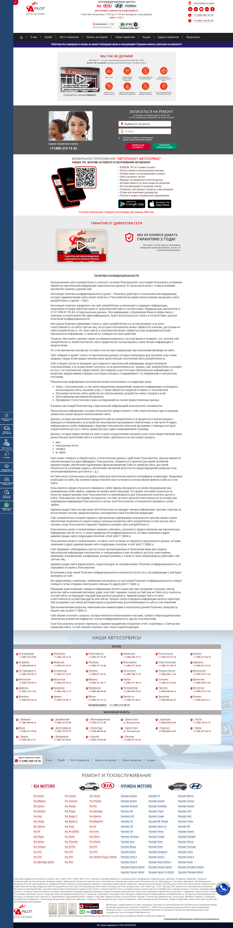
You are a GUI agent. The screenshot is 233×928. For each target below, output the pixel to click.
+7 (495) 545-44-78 (27, 699)
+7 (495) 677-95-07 (97, 674)
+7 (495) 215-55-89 (62, 722)
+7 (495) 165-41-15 (201, 722)
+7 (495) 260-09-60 (97, 691)
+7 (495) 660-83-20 (167, 699)
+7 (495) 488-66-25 (27, 722)
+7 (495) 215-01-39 (167, 657)
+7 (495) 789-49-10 (27, 674)
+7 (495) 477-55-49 (132, 739)
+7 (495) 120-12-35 (27, 691)
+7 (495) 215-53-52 (62, 682)
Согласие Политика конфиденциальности (206, 919)
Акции (151, 760)
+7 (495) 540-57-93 (201, 682)
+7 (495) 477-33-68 (97, 665)
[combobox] (144, 124)
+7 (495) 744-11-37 (62, 691)
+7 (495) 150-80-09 (97, 739)
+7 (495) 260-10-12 (132, 657)
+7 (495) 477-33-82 (97, 657)
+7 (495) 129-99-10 (27, 682)
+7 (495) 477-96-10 (132, 682)
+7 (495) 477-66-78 (201, 657)
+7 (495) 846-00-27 (27, 665)
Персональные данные (186, 919)
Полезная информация (171, 919)
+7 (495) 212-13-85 (97, 722)
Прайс (61, 760)
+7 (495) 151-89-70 (167, 665)
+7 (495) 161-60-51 (132, 699)
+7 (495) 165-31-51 (27, 739)
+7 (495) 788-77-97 (132, 674)
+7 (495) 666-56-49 (167, 722)
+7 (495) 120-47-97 (62, 731)
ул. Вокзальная (131, 722)
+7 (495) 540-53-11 (201, 699)
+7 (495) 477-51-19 (97, 699)
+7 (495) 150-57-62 (201, 674)
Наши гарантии (131, 760)
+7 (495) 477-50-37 (62, 665)
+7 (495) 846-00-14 (167, 691)
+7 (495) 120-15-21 (62, 657)
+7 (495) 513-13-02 (201, 665)
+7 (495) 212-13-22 (63, 148)
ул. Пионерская (131, 731)
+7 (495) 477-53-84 (167, 682)
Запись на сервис (105, 760)
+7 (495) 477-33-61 (62, 674)
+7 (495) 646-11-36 (167, 674)
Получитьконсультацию (165, 146)
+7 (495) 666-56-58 (167, 731)
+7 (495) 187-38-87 (62, 739)
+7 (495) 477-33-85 (132, 665)
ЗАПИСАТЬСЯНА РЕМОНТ (138, 146)
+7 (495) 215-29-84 (27, 731)
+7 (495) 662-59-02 (132, 691)
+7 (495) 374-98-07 (120, 704)
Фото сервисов (80, 760)
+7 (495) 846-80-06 (97, 731)
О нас (48, 760)
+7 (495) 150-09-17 (62, 699)
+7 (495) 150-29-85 (27, 657)
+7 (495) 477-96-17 (97, 682)
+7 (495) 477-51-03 (201, 691)
